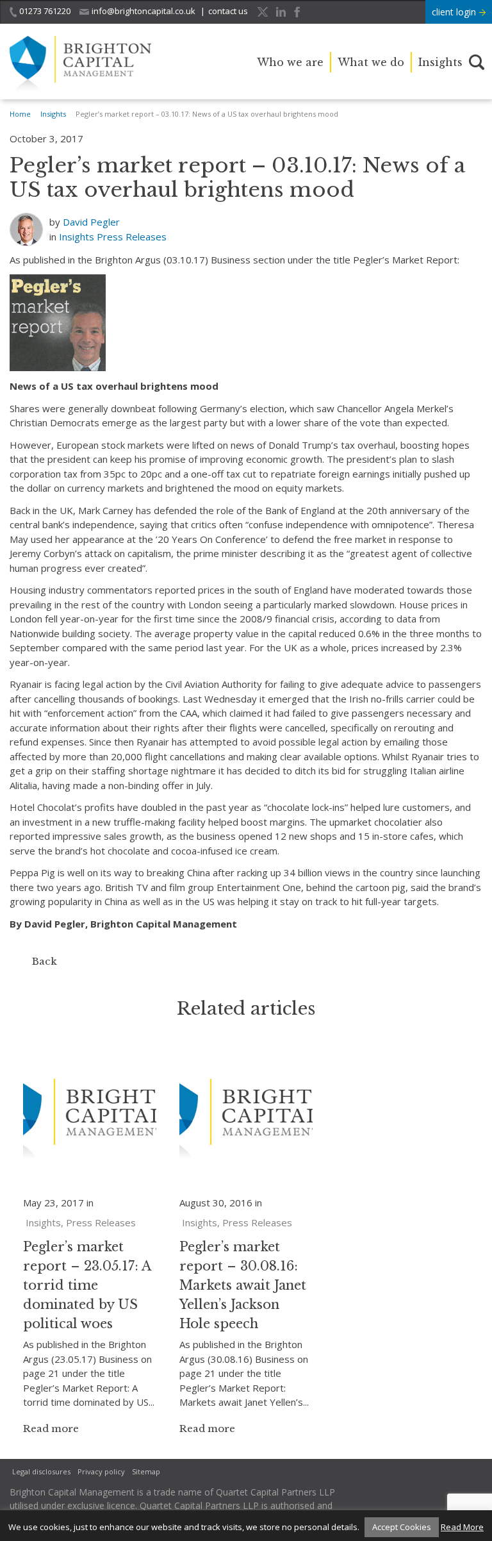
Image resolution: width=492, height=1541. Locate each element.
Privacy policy (101, 1471)
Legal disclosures (41, 1471)
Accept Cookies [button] (401, 1527)
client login (455, 12)
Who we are (290, 62)
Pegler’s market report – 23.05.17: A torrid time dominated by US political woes (87, 1285)
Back (44, 961)
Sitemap (146, 1471)
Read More (462, 1527)
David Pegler (91, 221)
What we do (371, 62)
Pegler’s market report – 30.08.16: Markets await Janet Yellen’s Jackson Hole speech (242, 1285)
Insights (440, 62)
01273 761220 (44, 11)
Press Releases (132, 236)
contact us (228, 11)
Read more (51, 1428)
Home (20, 114)
